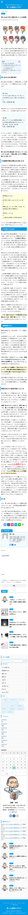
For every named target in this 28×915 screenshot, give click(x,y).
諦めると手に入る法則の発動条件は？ (11, 824)
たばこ (21, 699)
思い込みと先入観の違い (9, 63)
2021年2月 (4, 719)
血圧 (4, 712)
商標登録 (20, 705)
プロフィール (13, 903)
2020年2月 (4, 732)
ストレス (15, 702)
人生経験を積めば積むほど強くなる (11, 65)
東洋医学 (4, 708)
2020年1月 (4, 736)
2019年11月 (4, 744)
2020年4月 (4, 724)
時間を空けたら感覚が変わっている (11, 70)
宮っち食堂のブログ (14, 7)
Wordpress (13, 699)
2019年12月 (4, 740)
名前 (3, 574)
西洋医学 (10, 712)
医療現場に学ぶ (9, 68)
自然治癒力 (20, 708)
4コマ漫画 (5, 699)
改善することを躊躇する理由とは (18, 856)
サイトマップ (6, 903)
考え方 (4, 550)
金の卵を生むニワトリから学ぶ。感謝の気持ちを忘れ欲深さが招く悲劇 (18, 624)
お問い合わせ (15, 904)
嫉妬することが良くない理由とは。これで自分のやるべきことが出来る (18, 867)
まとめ (4, 72)
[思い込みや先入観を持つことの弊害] (15, 524)
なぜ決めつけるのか (9, 67)
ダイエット (5, 705)
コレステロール (6, 702)
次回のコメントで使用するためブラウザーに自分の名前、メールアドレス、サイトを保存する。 (14, 581)
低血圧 (13, 705)
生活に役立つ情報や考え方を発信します (14, 911)
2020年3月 (4, 728)
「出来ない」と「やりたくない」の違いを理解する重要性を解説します (18, 602)
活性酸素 (12, 708)
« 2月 (6, 773)
